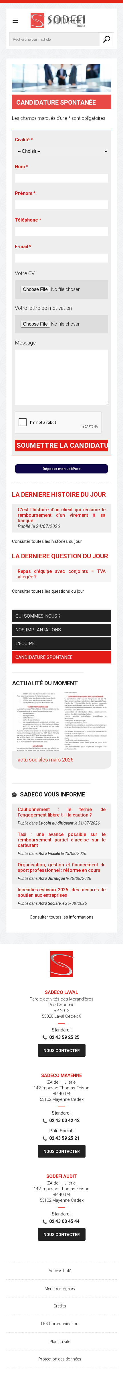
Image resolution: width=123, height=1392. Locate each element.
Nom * (21, 166)
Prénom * (25, 193)
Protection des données (59, 1359)
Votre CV (25, 273)
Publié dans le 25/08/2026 (52, 853)
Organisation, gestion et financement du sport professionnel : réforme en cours (62, 867)
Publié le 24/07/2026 (39, 526)
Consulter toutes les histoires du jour (47, 541)
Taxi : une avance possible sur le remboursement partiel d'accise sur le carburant (62, 840)
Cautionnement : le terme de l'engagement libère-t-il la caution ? (62, 812)
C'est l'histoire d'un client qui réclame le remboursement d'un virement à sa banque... (62, 515)
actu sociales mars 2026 (46, 760)
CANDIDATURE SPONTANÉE (43, 657)
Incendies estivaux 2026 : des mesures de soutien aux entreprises (62, 892)
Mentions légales (60, 1288)
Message (25, 343)
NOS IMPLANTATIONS (38, 630)
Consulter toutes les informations (62, 917)
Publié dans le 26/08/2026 (54, 878)
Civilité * (24, 139)
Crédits (59, 1306)
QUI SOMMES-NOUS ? (38, 616)
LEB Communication (59, 1323)
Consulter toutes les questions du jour (48, 591)
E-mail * (23, 246)
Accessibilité (60, 1270)
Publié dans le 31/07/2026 (59, 823)
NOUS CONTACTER (61, 1050)
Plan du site (59, 1341)
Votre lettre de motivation (43, 308)
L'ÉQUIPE (25, 643)
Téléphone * (28, 220)
